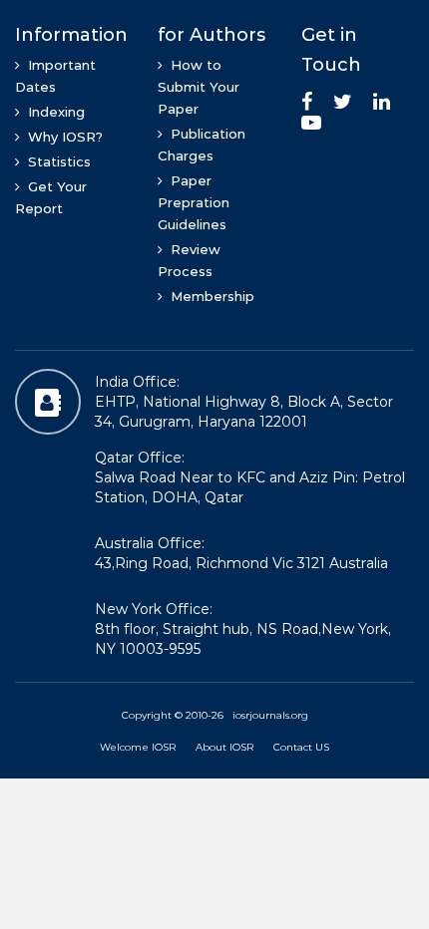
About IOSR (224, 747)
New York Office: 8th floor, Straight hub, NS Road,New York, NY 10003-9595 (243, 629)
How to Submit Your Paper (198, 87)
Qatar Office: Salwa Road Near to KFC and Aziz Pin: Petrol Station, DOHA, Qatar (250, 477)
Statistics (55, 161)
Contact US (301, 747)
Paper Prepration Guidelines (193, 202)
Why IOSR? (61, 137)
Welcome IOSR (138, 747)
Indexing (52, 112)
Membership (208, 296)
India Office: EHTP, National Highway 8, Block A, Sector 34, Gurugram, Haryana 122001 (244, 402)
